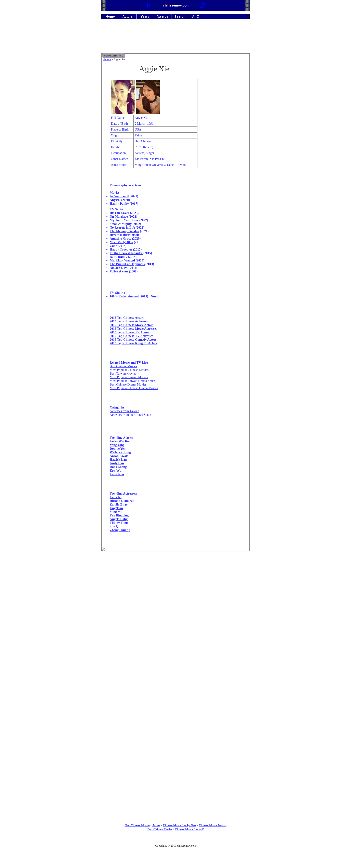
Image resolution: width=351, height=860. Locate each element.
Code (113, 245)
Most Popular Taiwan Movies (129, 377)
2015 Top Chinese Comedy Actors (133, 339)
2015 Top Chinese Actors (127, 317)
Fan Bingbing (119, 515)
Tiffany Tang (119, 522)
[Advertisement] (175, 39)
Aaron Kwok (119, 456)
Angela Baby (119, 519)
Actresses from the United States (130, 414)
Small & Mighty (121, 224)
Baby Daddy (118, 256)
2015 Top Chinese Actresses (129, 321)
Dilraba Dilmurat (122, 500)
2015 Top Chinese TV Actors (130, 332)
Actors (107, 59)
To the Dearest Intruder (126, 253)
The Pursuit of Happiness (127, 264)
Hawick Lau (118, 459)
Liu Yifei (115, 497)
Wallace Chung (120, 452)
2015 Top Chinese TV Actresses (131, 336)
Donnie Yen (118, 448)
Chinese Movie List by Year (179, 825)
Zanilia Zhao (119, 504)
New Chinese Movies (137, 825)
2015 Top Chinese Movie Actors (131, 325)
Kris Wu (115, 470)
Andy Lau (117, 463)
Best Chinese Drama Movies (128, 384)
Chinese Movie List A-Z (189, 829)
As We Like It (119, 196)
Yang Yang (117, 445)
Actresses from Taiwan (124, 411)
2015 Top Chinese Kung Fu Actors (133, 343)
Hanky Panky (119, 203)
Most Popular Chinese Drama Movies (134, 388)
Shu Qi (114, 526)
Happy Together (121, 249)
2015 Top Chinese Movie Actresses (133, 328)
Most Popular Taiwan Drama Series (132, 380)
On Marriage (119, 216)
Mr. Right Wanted (122, 260)
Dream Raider (120, 235)
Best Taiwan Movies (123, 373)
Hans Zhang (118, 467)
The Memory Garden (124, 231)
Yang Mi (115, 511)
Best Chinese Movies (123, 366)
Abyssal (115, 200)
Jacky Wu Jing (120, 441)
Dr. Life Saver (119, 213)
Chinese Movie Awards (212, 825)
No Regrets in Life (122, 227)
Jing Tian (116, 508)
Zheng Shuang (120, 530)
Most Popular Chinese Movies (129, 370)
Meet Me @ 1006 (121, 242)
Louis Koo (117, 474)
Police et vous (119, 271)
